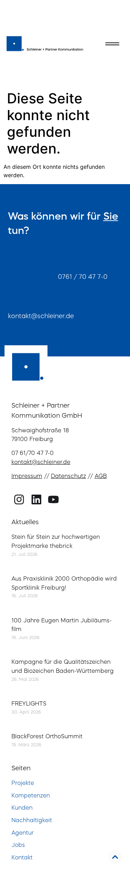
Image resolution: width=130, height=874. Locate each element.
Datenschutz (68, 476)
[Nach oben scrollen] (115, 857)
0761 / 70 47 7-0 (82, 277)
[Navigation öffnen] (112, 44)
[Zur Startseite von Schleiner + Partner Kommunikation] (45, 42)
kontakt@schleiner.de (41, 316)
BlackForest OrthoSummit (47, 737)
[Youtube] (53, 499)
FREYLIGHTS (28, 704)
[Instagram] (19, 499)
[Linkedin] (36, 499)
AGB (101, 476)
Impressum (26, 476)
